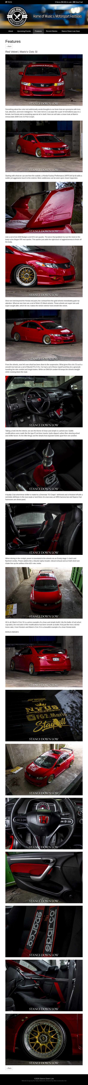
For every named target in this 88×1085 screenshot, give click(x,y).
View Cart (79, 2)
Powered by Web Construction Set (56, 1081)
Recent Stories (51, 31)
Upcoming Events (24, 31)
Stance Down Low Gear (71, 31)
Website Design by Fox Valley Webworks (33, 1081)
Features (38, 31)
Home (9, 2)
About (10, 31)
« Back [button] (9, 46)
